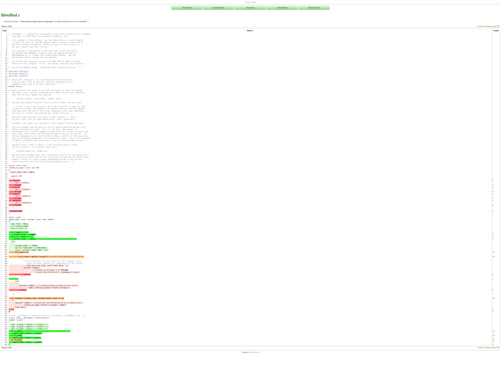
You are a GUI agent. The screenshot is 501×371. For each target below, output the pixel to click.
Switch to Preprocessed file (488, 26)
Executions (218, 8)
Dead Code (314, 8)
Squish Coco (252, 352)
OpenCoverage (250, 2)
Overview (186, 8)
